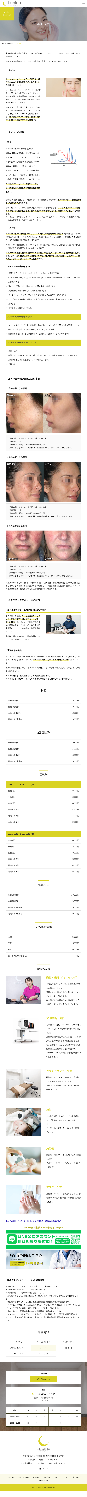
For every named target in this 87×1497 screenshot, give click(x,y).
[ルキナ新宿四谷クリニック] (12, 3)
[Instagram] (40, 1468)
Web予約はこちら (43, 1379)
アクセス (65, 1477)
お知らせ (11, 1477)
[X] (43, 1468)
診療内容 (47, 1477)
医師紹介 (36, 1477)
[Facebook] (47, 1468)
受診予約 (75, 1477)
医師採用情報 (43, 1480)
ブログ (56, 1477)
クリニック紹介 (23, 1477)
